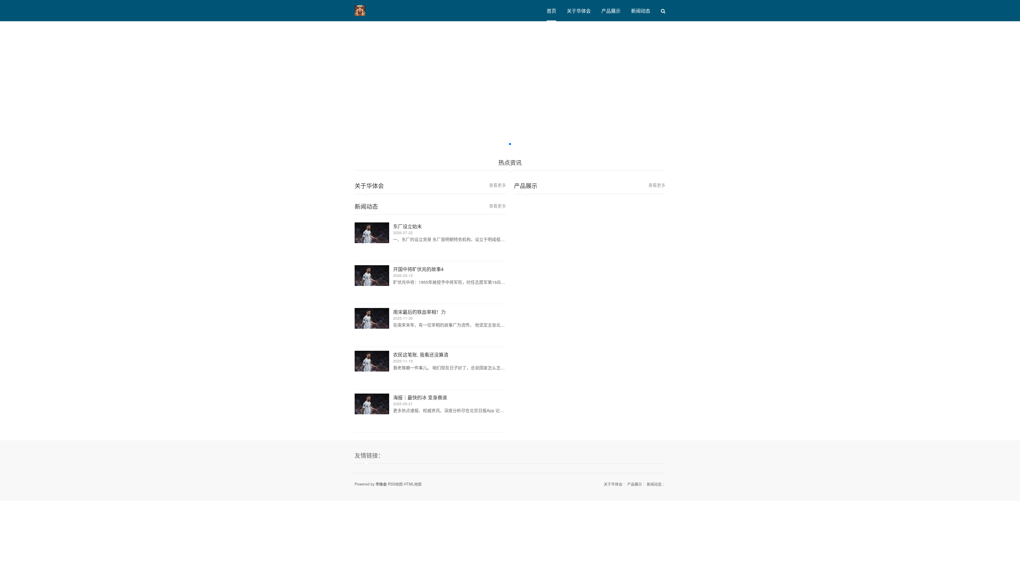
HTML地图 (413, 484)
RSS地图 (395, 484)
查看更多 (497, 185)
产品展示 (610, 10)
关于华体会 (579, 10)
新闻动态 (640, 10)
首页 (551, 10)
